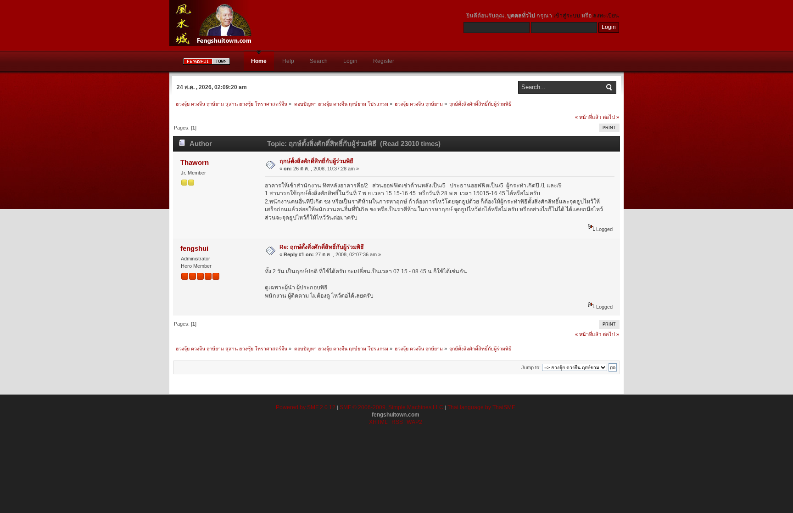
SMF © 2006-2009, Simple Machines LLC (391, 407)
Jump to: (531, 367)
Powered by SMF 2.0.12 (305, 407)
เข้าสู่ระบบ (566, 15)
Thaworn (194, 162)
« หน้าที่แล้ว (588, 117)
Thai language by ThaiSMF (481, 407)
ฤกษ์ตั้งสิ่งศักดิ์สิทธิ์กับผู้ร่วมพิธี (316, 161)
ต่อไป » (611, 117)
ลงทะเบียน (606, 15)
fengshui (194, 248)
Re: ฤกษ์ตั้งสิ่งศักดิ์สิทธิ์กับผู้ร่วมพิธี (321, 247)
